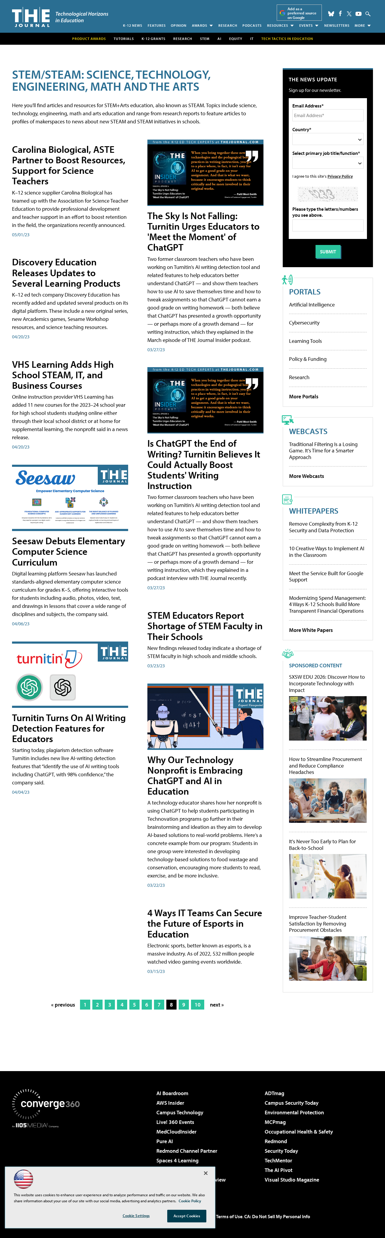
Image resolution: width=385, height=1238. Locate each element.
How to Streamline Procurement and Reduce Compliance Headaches (325, 765)
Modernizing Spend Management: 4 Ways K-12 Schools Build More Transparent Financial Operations (327, 604)
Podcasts (252, 25)
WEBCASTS (308, 431)
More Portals (304, 396)
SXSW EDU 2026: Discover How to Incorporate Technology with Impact (327, 683)
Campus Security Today (292, 1102)
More (360, 25)
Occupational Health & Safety (299, 1131)
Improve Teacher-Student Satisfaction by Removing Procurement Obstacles (317, 923)
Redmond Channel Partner (186, 1150)
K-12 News (132, 25)
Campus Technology (179, 1112)
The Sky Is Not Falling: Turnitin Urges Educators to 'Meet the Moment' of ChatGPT (203, 231)
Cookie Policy (190, 1200)
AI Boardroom (172, 1093)
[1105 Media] (48, 1158)
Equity (235, 38)
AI (219, 38)
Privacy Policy (340, 176)
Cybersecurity (304, 322)
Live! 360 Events (175, 1122)
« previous (63, 1004)
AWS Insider (170, 1102)
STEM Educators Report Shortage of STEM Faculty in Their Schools (205, 625)
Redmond (276, 1141)
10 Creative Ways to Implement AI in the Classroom (326, 551)
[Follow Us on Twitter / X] (349, 13)
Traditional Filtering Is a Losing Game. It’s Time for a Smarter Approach (323, 450)
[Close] (205, 1173)
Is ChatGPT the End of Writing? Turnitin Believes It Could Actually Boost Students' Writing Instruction (203, 464)
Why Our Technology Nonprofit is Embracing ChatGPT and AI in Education (195, 775)
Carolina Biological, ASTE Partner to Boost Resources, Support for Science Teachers (68, 165)
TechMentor (278, 1160)
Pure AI (164, 1141)
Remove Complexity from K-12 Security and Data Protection (323, 527)
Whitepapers (313, 510)
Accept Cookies (187, 1215)
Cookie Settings (136, 1215)
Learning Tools (305, 340)
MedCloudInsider (176, 1131)
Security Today (281, 1150)
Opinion (178, 25)
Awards (199, 25)
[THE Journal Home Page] (60, 17)
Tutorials (124, 38)
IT (252, 38)
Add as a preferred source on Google (302, 13)
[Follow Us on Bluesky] (331, 14)
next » (217, 1004)
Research (227, 25)
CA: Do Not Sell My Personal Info (277, 1216)
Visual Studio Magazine (292, 1179)
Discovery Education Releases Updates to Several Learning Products (66, 272)
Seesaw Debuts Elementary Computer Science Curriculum (68, 551)
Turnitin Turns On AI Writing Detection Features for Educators (69, 727)
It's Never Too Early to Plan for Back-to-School (322, 844)
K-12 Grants (153, 38)
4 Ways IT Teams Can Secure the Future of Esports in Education (204, 923)
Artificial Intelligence (312, 304)
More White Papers (311, 630)
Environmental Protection (294, 1112)
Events (306, 25)
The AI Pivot (278, 1170)
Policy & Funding (308, 358)
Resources (277, 25)
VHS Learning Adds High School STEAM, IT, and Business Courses (63, 374)
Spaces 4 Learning (177, 1160)
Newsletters (337, 25)
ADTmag (274, 1093)
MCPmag (275, 1122)
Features (157, 25)
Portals (305, 291)
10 (198, 1004)
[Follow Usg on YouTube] (359, 14)
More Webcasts (306, 476)
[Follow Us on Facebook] (340, 13)
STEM (205, 38)
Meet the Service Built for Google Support (326, 576)
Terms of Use (229, 1216)
